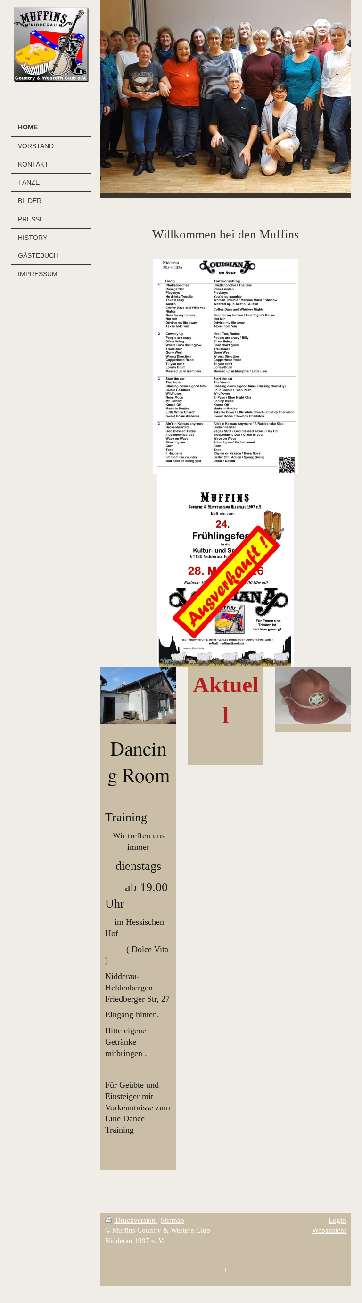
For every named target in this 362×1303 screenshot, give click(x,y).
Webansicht (329, 1230)
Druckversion (135, 1220)
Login (337, 1220)
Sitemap (172, 1220)
